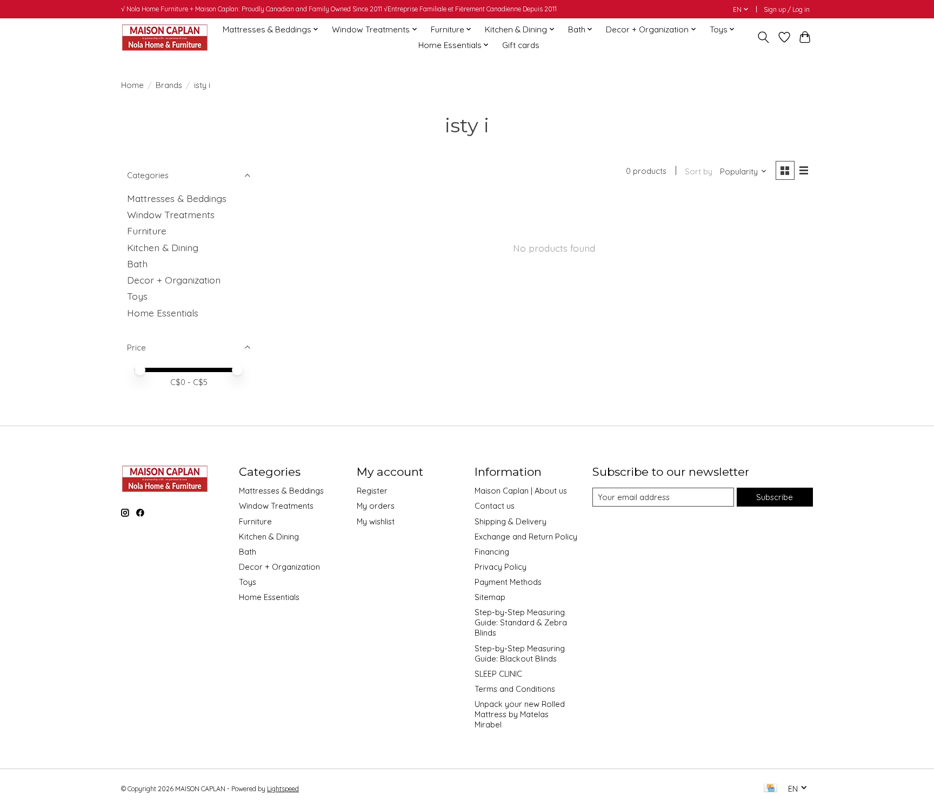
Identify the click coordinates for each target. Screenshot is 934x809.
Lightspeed (283, 789)
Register (372, 491)
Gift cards (520, 45)
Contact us (495, 506)
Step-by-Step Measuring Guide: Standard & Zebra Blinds (521, 622)
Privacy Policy (500, 567)
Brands (169, 85)
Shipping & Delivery (510, 521)
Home (132, 85)
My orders (376, 506)
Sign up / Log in (787, 9)
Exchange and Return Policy (526, 536)
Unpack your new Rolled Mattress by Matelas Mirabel (520, 714)
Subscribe (774, 497)
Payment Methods (508, 582)
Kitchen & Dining (162, 247)
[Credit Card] (770, 789)
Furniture (146, 231)
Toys (137, 296)
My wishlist (376, 521)
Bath (137, 263)
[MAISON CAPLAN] (164, 37)
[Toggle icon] (763, 37)
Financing (492, 552)
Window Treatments (171, 214)
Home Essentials (162, 313)
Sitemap (490, 597)
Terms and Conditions (515, 689)
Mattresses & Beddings (176, 198)
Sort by (698, 171)
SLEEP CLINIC (498, 674)
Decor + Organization (174, 280)
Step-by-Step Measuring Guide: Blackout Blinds (520, 653)
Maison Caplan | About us (521, 491)
